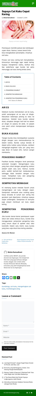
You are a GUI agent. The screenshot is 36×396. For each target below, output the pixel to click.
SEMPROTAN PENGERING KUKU (16, 98)
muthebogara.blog (13, 289)
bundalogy (6, 286)
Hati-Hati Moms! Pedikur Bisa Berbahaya (7, 241)
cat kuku (14, 286)
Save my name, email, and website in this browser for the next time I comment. (18, 342)
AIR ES (7, 82)
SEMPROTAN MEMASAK (14, 94)
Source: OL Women (17, 100)
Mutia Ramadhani (9, 17)
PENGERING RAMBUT (13, 90)
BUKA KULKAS (11, 86)
